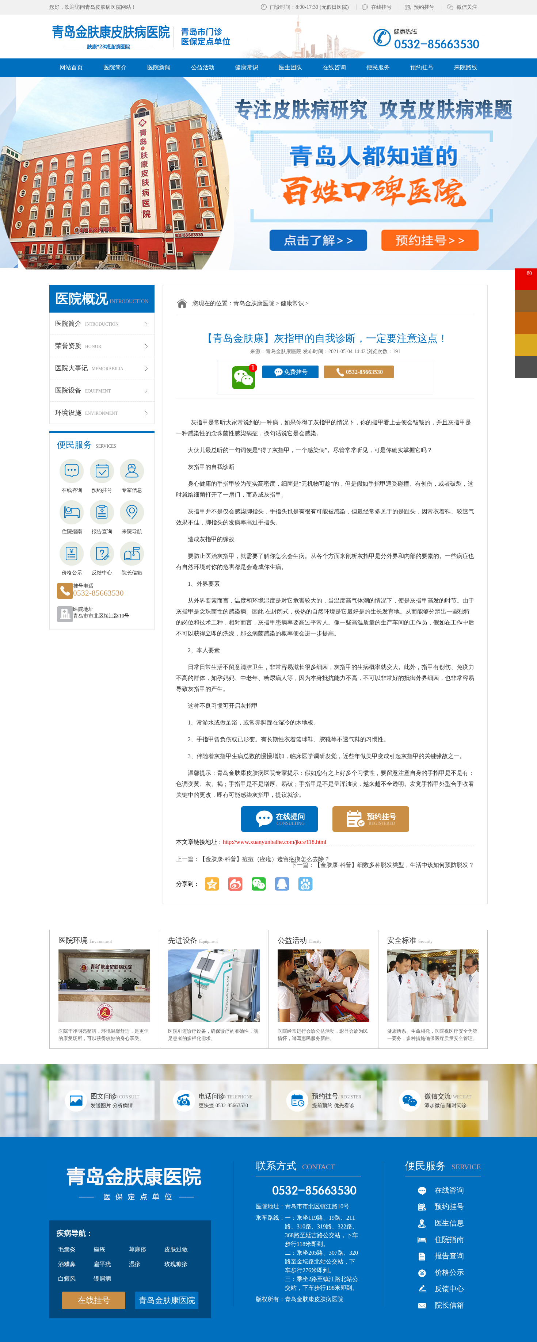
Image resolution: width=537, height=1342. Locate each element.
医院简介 (87, 323)
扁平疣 (102, 1264)
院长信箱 (449, 1305)
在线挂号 (381, 7)
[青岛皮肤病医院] (149, 36)
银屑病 (102, 1279)
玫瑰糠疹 (176, 1264)
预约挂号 (424, 7)
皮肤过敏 (176, 1249)
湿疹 (135, 1264)
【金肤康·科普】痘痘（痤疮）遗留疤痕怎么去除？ (264, 859)
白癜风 (67, 1279)
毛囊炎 (67, 1249)
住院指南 (449, 1239)
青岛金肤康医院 (253, 303)
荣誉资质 (78, 345)
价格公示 (449, 1272)
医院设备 (83, 390)
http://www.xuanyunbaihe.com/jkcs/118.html (274, 842)
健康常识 (292, 303)
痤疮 (99, 1249)
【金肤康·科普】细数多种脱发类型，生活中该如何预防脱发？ (394, 865)
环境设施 (86, 412)
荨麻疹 (137, 1249)
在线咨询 (449, 1190)
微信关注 (467, 7)
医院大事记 (89, 368)
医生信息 (449, 1223)
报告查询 (449, 1256)
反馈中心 (449, 1289)
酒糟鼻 (67, 1264)
